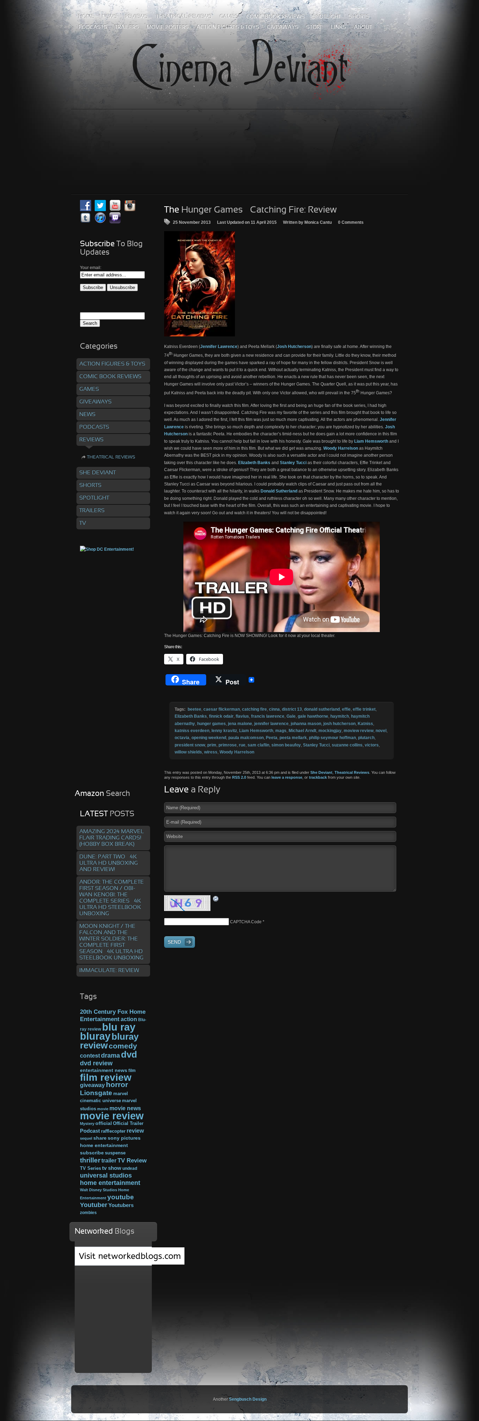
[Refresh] (216, 898)
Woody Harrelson (340, 448)
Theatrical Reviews (352, 772)
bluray (95, 1036)
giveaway (92, 1085)
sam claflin (258, 745)
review (135, 1130)
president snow (190, 745)
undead (129, 1168)
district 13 (292, 709)
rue (242, 745)
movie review (112, 1115)
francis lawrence (267, 716)
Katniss (365, 723)
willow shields (188, 752)
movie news (125, 1108)
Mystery (87, 1123)
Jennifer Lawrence (218, 346)
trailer (108, 1161)
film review (105, 1077)
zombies (88, 1212)
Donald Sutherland (279, 491)
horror (117, 1084)
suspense (115, 1153)
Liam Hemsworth (371, 441)
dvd (129, 1054)
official (103, 1123)
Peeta (271, 737)
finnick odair (221, 716)
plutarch (366, 737)
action (129, 1019)
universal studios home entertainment (110, 1179)
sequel (86, 1138)
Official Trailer (128, 1123)
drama (110, 1055)
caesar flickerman (221, 709)
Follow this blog (113, 1260)
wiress (210, 752)
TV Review (132, 1160)
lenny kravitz (224, 730)
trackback (318, 777)
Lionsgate (96, 1093)
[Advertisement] (239, 136)
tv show (111, 1168)
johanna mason (306, 723)
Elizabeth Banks (254, 462)
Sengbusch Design (248, 1399)
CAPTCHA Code (246, 921)
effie (346, 709)
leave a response (286, 777)
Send (174, 942)
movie (102, 1109)
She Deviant (321, 772)
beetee (194, 709)
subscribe (92, 1152)
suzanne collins (347, 745)
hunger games (211, 723)
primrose (227, 745)
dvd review (96, 1063)
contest (90, 1055)
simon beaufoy (286, 745)
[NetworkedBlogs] (129, 1263)
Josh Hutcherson (294, 346)
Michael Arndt (302, 730)
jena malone (240, 723)
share (100, 1138)
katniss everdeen (192, 730)
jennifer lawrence (271, 723)
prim (211, 745)
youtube (120, 1197)
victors (372, 745)
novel (381, 730)
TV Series (90, 1168)
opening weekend (208, 737)
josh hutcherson (339, 723)
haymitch (339, 716)
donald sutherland (322, 709)
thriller (90, 1160)
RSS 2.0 (239, 777)
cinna (274, 709)
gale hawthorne (313, 716)
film (132, 1070)
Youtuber (93, 1204)
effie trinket (364, 709)
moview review (358, 730)
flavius (242, 716)
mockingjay (330, 730)
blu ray (118, 1027)
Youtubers (121, 1205)
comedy (123, 1046)
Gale (291, 716)
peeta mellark (293, 737)
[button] (199, 283)
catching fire (254, 709)
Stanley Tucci (293, 462)
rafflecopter (113, 1131)
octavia (182, 737)
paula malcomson (246, 737)
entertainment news (103, 1070)
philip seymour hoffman (332, 737)
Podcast (90, 1131)
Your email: (90, 267)
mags (280, 730)
